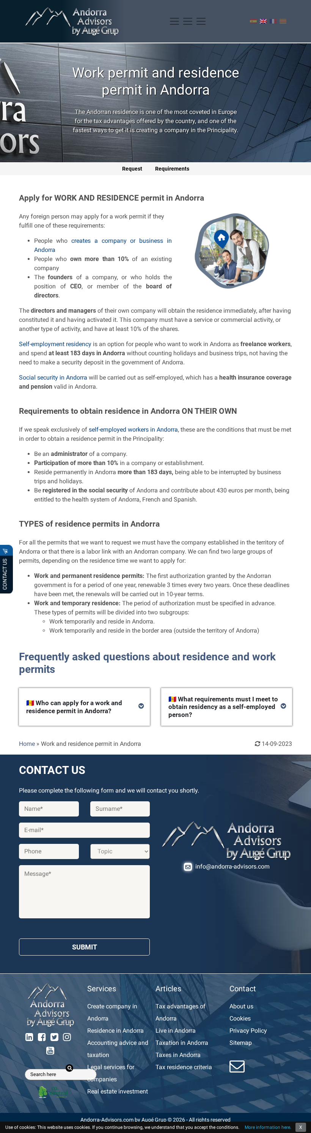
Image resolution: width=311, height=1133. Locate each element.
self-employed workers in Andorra (133, 429)
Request (132, 169)
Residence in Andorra (115, 1030)
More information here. (268, 1127)
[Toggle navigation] (187, 21)
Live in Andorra (176, 1030)
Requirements (172, 169)
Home (27, 743)
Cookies (240, 1018)
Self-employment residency (55, 344)
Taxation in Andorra (182, 1042)
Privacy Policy (248, 1030)
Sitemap (240, 1042)
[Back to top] (299, 1121)
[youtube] (50, 1051)
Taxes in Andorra (178, 1055)
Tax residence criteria (184, 1067)
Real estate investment (117, 1091)
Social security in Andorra (53, 377)
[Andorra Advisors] (72, 21)
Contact (242, 988)
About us (241, 1006)
